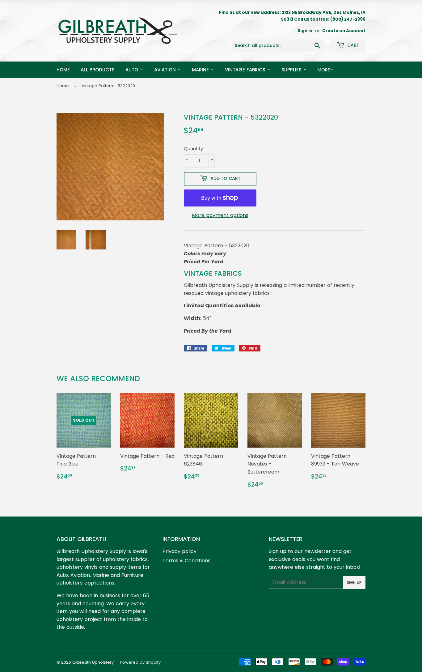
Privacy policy (179, 551)
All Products (98, 69)
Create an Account (343, 31)
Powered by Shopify (140, 662)
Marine (201, 69)
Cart (352, 45)
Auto (132, 69)
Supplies (292, 69)
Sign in (305, 31)
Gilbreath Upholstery (93, 662)
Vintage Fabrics (246, 69)
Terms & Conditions (186, 560)
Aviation (165, 69)
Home (63, 69)
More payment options (220, 215)
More (324, 69)
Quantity (193, 149)
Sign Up (354, 582)
